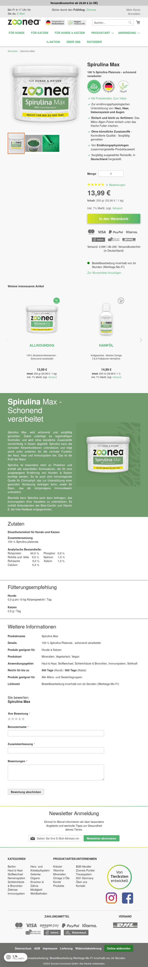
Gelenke (35, 874)
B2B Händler (83, 866)
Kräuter (57, 866)
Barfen (12, 866)
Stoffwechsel (15, 874)
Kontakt (80, 886)
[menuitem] (16, 32)
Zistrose (91, 10)
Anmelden (134, 14)
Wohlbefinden (38, 893)
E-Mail (21, 13)
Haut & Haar (15, 870)
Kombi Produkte (58, 884)
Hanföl (106, 345)
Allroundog (41, 345)
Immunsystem (16, 893)
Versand (117, 208)
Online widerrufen (118, 948)
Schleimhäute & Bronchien (16, 884)
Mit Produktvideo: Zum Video (109, 98)
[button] (33, 143)
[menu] (74, 37)
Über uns (81, 882)
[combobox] (113, 22)
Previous (7, 340)
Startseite (13, 51)
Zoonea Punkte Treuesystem (85, 872)
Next (140, 340)
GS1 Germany (84, 878)
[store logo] (24, 22)
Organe (35, 878)
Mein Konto (133, 10)
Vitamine (58, 870)
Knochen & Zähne (37, 884)
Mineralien (59, 874)
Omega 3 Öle (61, 878)
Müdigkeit (36, 889)
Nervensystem (16, 878)
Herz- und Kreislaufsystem (40, 868)
